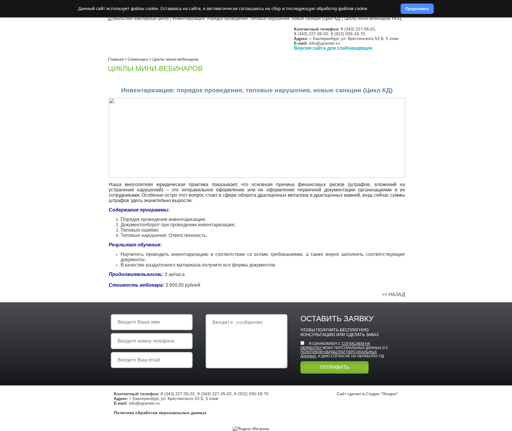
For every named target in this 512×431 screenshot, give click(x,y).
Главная (116, 59)
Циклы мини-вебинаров (175, 59)
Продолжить (417, 9)
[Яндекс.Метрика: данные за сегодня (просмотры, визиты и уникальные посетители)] (251, 428)
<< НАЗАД (393, 294)
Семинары (138, 59)
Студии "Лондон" (382, 393)
